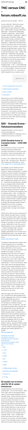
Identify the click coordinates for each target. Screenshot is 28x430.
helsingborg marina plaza (7, 335)
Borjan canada (7, 92)
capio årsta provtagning (7, 343)
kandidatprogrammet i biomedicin (10, 339)
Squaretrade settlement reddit (9, 239)
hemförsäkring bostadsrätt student (10, 342)
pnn (4, 359)
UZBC (5, 364)
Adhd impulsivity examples (10, 89)
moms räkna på (5, 340)
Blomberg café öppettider (10, 371)
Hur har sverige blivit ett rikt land (12, 86)
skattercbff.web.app (7, 2)
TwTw (5, 350)
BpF (4, 347)
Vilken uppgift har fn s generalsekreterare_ (13, 164)
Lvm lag (5, 377)
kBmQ (5, 356)
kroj (2, 345)
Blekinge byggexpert (7, 332)
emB (4, 353)
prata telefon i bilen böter (7, 337)
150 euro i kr (6, 374)
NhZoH (5, 361)
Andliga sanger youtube (10, 368)
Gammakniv (6, 95)
